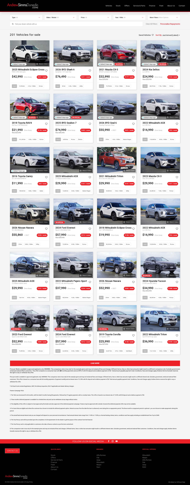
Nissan (98, 465)
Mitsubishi (100, 462)
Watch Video (43, 64)
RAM (144, 467)
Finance (152, 6)
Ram (98, 467)
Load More (95, 363)
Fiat (97, 458)
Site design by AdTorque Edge (176, 482)
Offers (126, 6)
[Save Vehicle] (46, 71)
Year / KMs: (119, 17)
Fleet (161, 6)
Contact (182, 6)
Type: (14, 17)
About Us (171, 6)
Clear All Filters (151, 24)
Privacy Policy (29, 482)
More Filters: (154, 17)
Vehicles (108, 6)
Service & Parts (139, 6)
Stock (118, 6)
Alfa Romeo (101, 455)
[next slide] (48, 53)
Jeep (98, 460)
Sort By (159, 35)
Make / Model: (51, 17)
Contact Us (12, 451)
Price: (83, 17)
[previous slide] (11, 53)
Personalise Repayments (170, 24)
